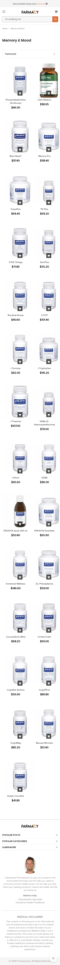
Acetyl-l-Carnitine (15, 796)
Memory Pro (44, 156)
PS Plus (44, 209)
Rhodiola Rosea (16, 315)
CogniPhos (44, 689)
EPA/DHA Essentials (44, 530)
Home (4, 28)
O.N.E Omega (15, 262)
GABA (44, 477)
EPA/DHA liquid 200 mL (16, 530)
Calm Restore (44, 99)
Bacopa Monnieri (44, 742)
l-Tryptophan (44, 368)
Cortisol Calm (44, 636)
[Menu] (3, 12)
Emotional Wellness (15, 583)
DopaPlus (16, 209)
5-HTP (44, 315)
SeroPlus (44, 262)
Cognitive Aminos (15, 689)
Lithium (15, 477)
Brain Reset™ (16, 156)
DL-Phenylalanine (44, 583)
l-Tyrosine (15, 368)
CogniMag (15, 742)
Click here (41, 4)
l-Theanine (15, 421)
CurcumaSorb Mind (15, 636)
